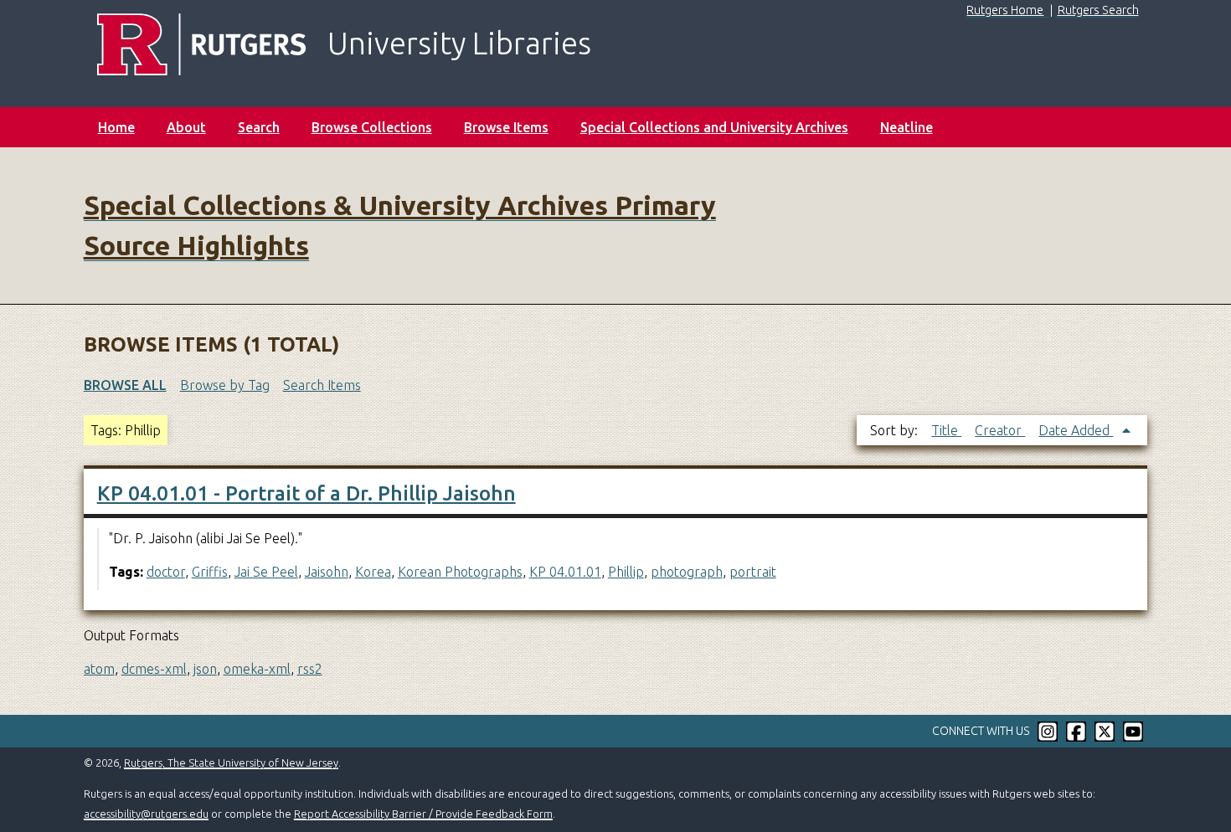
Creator (1000, 430)
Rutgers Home (1004, 10)
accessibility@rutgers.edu (146, 813)
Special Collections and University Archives (714, 127)
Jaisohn (326, 571)
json (205, 668)
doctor (166, 571)
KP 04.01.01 (565, 571)
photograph (687, 571)
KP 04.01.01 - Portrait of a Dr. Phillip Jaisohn (306, 493)
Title (946, 430)
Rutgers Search (1098, 10)
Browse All (125, 385)
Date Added (1075, 430)
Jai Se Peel (266, 571)
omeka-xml (257, 668)
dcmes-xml (154, 668)
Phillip (626, 571)
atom (99, 668)
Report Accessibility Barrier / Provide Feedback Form (423, 813)
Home (116, 127)
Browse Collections (372, 127)
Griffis (210, 571)
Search (259, 127)
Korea (373, 571)
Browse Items (506, 127)
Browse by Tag (225, 385)
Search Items (322, 385)
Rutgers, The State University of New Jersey (231, 762)
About (186, 127)
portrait (752, 571)
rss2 (309, 668)
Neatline (906, 127)
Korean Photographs (460, 571)
